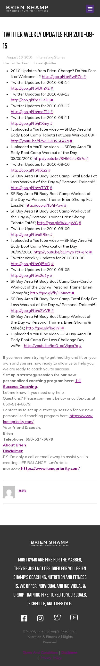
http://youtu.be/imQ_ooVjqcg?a (51, 345)
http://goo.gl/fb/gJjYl (43, 328)
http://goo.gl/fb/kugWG (57, 222)
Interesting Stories (51, 57)
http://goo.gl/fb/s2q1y (30, 275)
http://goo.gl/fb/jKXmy (30, 123)
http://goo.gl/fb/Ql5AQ (30, 263)
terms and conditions (40, 652)
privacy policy (51, 658)
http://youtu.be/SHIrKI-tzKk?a (59, 158)
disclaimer (69, 652)
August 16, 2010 (19, 57)
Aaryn (22, 491)
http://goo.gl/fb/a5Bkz (30, 234)
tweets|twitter (45, 63)
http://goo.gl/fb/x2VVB (30, 310)
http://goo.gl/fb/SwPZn (62, 76)
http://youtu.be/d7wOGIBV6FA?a (40, 140)
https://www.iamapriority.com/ (50, 468)
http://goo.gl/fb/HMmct (50, 292)
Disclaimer (13, 450)
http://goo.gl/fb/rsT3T (30, 187)
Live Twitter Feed (16, 63)
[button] (90, 9)
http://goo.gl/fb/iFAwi (44, 205)
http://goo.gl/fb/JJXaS (29, 170)
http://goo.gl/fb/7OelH (30, 99)
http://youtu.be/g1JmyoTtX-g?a (60, 252)
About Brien (14, 445)
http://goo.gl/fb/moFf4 (30, 111)
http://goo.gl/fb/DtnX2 (30, 88)
